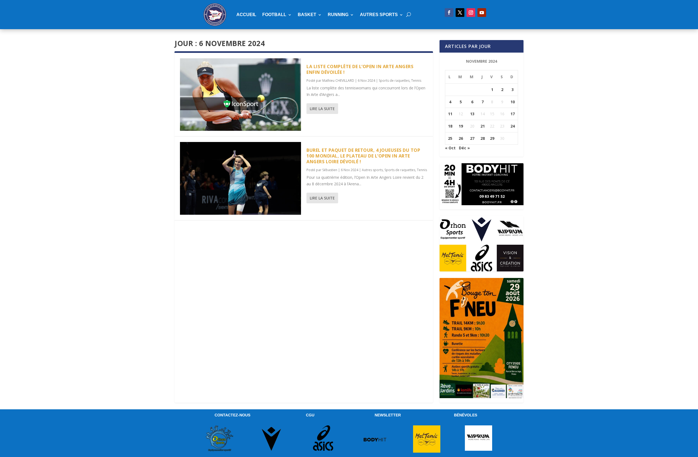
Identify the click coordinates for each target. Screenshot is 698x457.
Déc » (464, 147)
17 (512, 113)
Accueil (246, 14)
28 (482, 138)
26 (461, 138)
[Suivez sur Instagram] (471, 12)
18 (450, 126)
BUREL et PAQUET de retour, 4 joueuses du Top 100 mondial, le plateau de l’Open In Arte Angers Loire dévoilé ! (363, 156)
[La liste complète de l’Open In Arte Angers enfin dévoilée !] (240, 94)
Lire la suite (322, 108)
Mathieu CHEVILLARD (338, 80)
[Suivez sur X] (460, 12)
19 (461, 126)
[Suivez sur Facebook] (449, 12)
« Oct (450, 147)
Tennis (416, 80)
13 (472, 113)
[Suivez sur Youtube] (481, 12)
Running (338, 14)
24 (512, 126)
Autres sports (379, 14)
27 (472, 138)
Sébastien (329, 170)
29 (492, 138)
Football (274, 14)
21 (482, 126)
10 (512, 101)
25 (450, 138)
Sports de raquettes (394, 80)
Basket (307, 14)
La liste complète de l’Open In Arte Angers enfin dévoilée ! (359, 69)
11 (450, 113)
